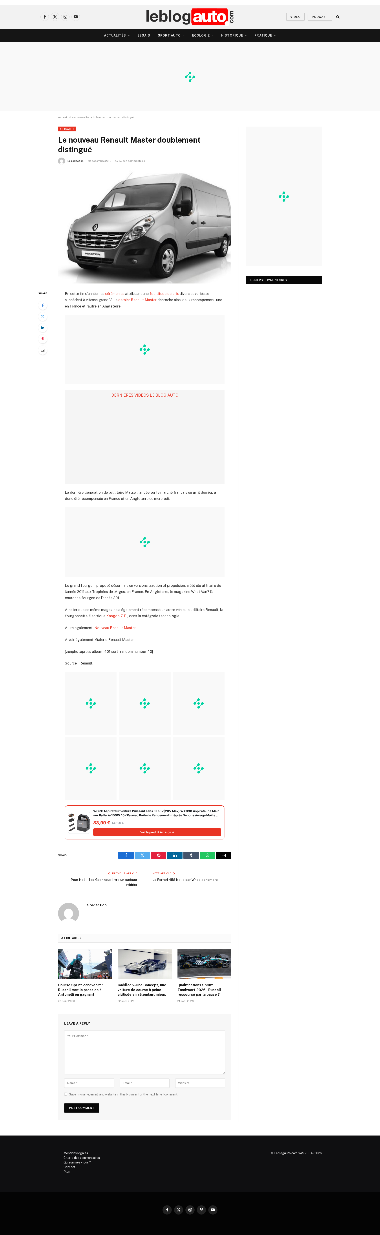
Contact (69, 1167)
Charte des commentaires (82, 1158)
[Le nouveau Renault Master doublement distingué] (144, 226)
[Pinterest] (42, 339)
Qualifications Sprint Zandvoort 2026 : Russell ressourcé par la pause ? (199, 990)
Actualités (115, 35)
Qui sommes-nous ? (77, 1162)
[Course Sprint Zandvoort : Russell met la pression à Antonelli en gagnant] (85, 964)
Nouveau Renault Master (114, 628)
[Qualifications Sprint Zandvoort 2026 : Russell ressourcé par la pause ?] (204, 964)
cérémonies (114, 293)
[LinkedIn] (42, 327)
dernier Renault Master (137, 300)
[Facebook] (42, 305)
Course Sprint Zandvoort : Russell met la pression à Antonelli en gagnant (80, 990)
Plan (67, 1171)
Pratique (263, 35)
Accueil (63, 117)
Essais (143, 35)
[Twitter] (42, 316)
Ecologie (201, 35)
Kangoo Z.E (116, 616)
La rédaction (76, 160)
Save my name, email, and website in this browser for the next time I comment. (123, 1094)
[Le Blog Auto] (190, 17)
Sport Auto (169, 35)
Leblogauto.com (285, 1153)
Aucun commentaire (132, 160)
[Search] (337, 17)
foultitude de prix (164, 293)
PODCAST (320, 16)
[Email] (42, 350)
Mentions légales (76, 1153)
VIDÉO (295, 16)
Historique (232, 35)
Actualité (67, 129)
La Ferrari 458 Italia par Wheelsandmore (185, 880)
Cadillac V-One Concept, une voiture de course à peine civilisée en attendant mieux (142, 990)
